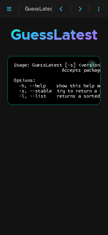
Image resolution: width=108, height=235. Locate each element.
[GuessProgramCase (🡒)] (80, 8)
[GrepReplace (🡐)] (61, 8)
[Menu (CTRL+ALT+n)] (9, 8)
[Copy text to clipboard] (92, 65)
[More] (98, 8)
